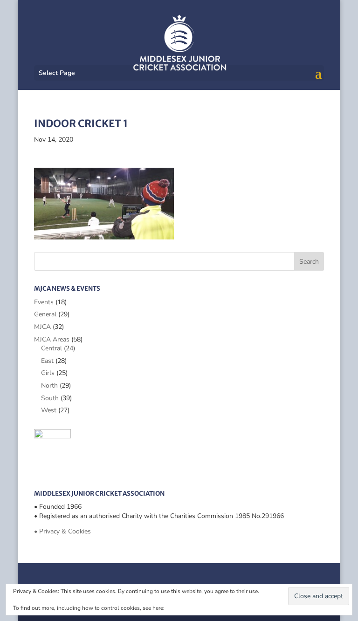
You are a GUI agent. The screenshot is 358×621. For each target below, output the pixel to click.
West (48, 410)
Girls (48, 373)
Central (51, 348)
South (50, 398)
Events (44, 302)
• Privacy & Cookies (62, 531)
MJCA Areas (51, 339)
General (45, 314)
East (47, 360)
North (49, 385)
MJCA (42, 326)
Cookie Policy (183, 608)
